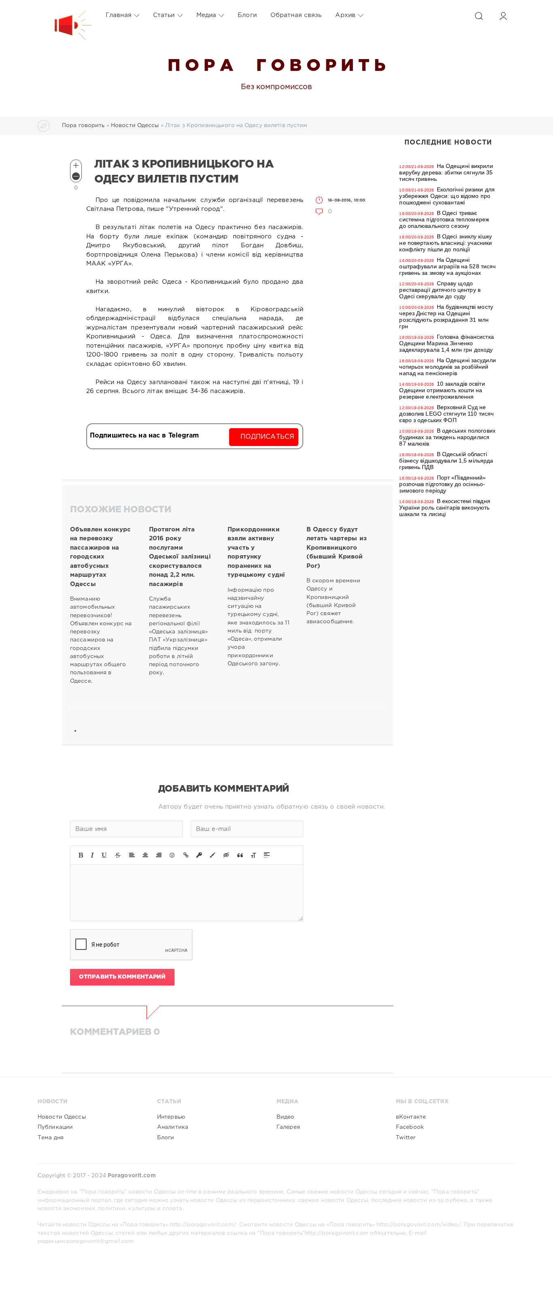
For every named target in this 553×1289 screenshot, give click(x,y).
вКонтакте (411, 1117)
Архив (345, 15)
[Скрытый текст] (226, 855)
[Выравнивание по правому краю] (159, 855)
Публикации (55, 1127)
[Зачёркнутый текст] (118, 855)
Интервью (171, 1117)
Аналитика (172, 1127)
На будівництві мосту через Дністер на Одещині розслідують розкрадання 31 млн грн (446, 316)
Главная (119, 15)
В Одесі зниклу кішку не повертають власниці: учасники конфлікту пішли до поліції (445, 243)
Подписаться (267, 437)
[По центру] (145, 855)
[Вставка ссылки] (186, 855)
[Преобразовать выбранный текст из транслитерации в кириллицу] (253, 855)
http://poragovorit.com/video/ (418, 1224)
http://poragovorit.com (336, 1233)
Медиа (206, 15)
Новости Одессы (62, 1117)
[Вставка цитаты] (240, 855)
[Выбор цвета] (212, 855)
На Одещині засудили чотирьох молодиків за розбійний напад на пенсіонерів (447, 366)
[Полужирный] (80, 855)
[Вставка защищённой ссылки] (199, 855)
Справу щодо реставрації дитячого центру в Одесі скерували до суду (439, 289)
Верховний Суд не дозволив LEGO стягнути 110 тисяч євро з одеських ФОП (446, 413)
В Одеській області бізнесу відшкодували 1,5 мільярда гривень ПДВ (446, 460)
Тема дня (51, 1137)
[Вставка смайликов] (172, 855)
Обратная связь (296, 15)
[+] (75, 165)
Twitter (405, 1137)
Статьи (164, 15)
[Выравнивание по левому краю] (132, 855)
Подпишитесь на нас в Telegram (144, 436)
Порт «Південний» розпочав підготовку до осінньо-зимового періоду (442, 484)
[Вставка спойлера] (267, 855)
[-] (75, 176)
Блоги (247, 15)
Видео (285, 1117)
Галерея (288, 1127)
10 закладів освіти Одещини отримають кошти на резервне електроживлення (442, 390)
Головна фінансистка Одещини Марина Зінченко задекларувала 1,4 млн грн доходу (446, 343)
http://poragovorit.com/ (203, 1224)
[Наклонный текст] (92, 855)
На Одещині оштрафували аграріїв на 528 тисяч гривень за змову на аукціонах (447, 266)
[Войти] (503, 16)
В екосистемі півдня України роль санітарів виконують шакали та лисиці (444, 507)
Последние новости (448, 143)
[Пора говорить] (65, 15)
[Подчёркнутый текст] (104, 855)
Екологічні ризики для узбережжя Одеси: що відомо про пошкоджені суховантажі (447, 196)
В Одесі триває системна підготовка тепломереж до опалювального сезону (444, 219)
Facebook (410, 1127)
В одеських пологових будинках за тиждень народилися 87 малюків (447, 437)
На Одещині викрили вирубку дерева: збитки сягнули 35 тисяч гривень (446, 172)
